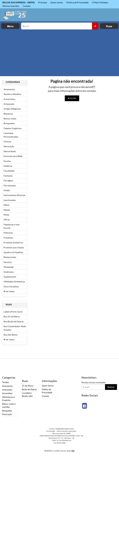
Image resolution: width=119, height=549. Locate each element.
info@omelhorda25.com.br (64, 429)
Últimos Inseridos (10, 6)
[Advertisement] (59, 53)
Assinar (111, 386)
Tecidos (5, 382)
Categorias (13, 81)
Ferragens (8, 180)
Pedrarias (8, 232)
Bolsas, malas (10, 118)
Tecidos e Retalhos (12, 94)
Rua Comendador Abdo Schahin (15, 328)
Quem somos (56, 2)
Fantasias (8, 175)
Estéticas (8, 166)
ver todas (9, 291)
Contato (27, 6)
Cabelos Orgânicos (13, 128)
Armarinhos (9, 99)
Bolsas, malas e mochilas (9, 405)
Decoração (9, 146)
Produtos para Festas (14, 247)
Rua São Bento (11, 334)
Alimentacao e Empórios (8, 398)
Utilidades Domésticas (14, 281)
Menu (10, 26)
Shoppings (9, 267)
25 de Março (27, 386)
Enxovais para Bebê (13, 156)
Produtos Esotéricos (13, 242)
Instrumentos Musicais (14, 195)
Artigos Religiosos (12, 108)
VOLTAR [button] (72, 98)
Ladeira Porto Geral (13, 311)
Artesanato (9, 104)
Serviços (8, 262)
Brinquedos (9, 123)
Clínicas (7, 141)
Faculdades (9, 170)
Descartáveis (10, 151)
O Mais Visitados (100, 2)
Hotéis (7, 190)
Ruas (109, 26)
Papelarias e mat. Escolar (12, 226)
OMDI (68, 433)
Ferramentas (10, 185)
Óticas (7, 219)
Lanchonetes (10, 200)
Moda (6, 214)
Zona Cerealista (11, 286)
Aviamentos (9, 89)
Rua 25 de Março (12, 316)
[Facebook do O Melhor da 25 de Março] (84, 406)
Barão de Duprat (29, 389)
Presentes (8, 237)
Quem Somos (48, 386)
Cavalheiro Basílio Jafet (27, 394)
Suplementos (10, 276)
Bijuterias (8, 113)
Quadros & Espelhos (13, 252)
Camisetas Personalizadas (11, 135)
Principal (42, 2)
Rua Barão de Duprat (14, 321)
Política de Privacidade (77, 2)
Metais (7, 210)
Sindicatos (9, 272)
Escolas (7, 161)
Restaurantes (10, 257)
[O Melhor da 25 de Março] (14, 14)
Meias (6, 205)
